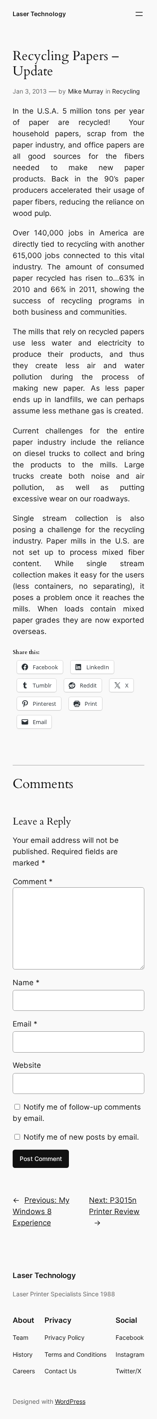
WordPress (70, 1401)
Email (25, 1024)
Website (27, 1065)
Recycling (126, 91)
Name (26, 982)
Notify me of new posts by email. (81, 1137)
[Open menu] (139, 14)
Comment (33, 881)
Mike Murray (85, 91)
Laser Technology (39, 13)
